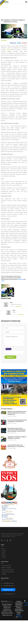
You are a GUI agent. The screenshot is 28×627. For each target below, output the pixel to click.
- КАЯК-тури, (4, 567)
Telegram (20, 279)
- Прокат (3, 553)
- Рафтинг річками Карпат (7, 569)
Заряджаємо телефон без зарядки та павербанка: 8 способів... (16, 437)
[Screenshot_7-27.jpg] (7, 290)
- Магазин (3, 555)
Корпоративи (10, 571)
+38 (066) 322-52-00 (8, 585)
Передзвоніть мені (8, 589)
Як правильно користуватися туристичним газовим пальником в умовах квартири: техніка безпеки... (16, 430)
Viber (2, 281)
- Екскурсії (3, 574)
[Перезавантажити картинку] (8, 349)
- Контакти (3, 557)
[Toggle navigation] (26, 2)
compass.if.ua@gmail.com (9, 593)
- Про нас (3, 548)
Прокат (9, 567)
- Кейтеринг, (4, 571)
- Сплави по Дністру (6, 565)
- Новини (3, 550)
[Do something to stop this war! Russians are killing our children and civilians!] (3, 3)
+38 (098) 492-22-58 (8, 583)
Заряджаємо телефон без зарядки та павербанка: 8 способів (14, 21)
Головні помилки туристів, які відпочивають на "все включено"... (16, 445)
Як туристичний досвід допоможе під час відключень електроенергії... (17, 420)
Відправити (10, 357)
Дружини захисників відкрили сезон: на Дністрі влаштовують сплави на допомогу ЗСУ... (16, 413)
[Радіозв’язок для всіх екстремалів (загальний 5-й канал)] (9, 492)
